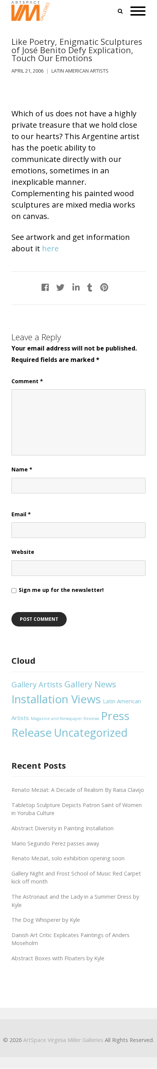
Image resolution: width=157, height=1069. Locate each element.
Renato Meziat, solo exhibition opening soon (68, 858)
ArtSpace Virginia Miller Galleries (63, 1040)
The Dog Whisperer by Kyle (45, 919)
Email (21, 514)
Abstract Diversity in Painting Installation (62, 828)
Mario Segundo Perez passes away (55, 843)
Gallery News (90, 684)
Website (22, 551)
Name (21, 469)
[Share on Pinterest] (104, 287)
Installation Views (56, 699)
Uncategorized (91, 732)
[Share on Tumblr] (90, 287)
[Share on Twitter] (60, 287)
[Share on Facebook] (45, 287)
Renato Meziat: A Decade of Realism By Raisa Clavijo (77, 789)
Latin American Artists (80, 71)
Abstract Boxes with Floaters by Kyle (57, 958)
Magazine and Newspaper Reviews (65, 718)
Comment (27, 381)
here (50, 248)
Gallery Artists (36, 684)
